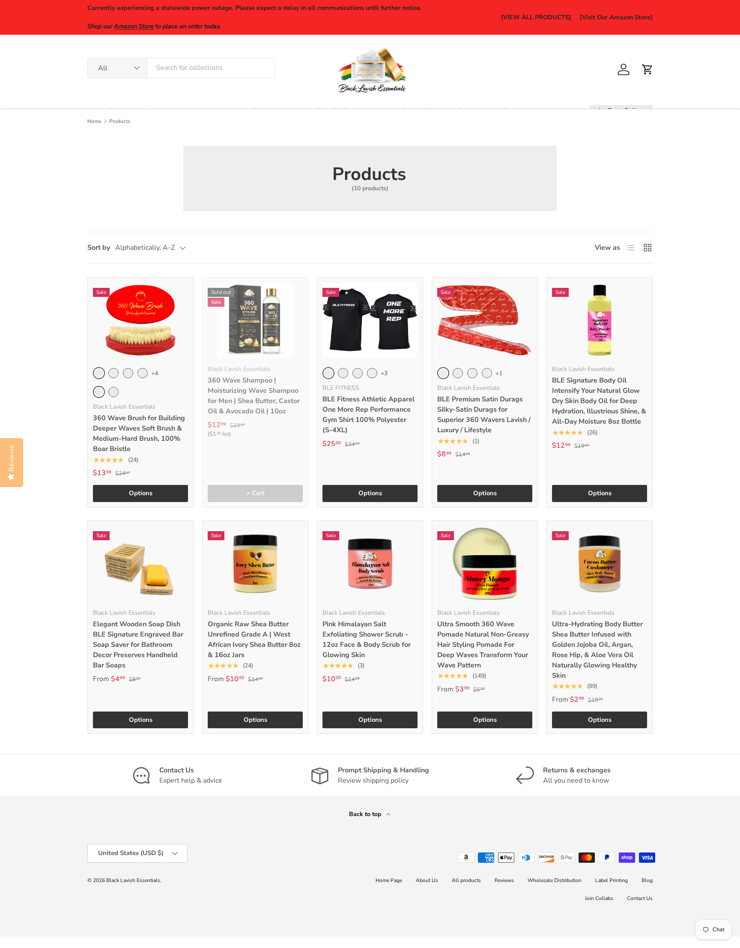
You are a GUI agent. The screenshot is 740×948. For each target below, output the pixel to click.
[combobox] (181, 68)
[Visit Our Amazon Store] (616, 17)
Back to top (366, 814)
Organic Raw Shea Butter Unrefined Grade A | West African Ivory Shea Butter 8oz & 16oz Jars (254, 639)
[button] (647, 69)
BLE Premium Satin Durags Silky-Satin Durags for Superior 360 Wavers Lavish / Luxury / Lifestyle (484, 415)
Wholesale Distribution (555, 880)
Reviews (504, 880)
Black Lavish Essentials (133, 880)
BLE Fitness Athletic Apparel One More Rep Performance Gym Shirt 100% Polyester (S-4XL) (368, 415)
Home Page (389, 880)
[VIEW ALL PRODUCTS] (536, 17)
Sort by (98, 247)
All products (466, 880)
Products (119, 121)
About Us (427, 880)
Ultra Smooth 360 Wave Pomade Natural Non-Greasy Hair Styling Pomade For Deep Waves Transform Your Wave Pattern (483, 644)
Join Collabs (599, 898)
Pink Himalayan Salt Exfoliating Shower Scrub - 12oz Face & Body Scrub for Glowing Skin (366, 639)
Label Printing (611, 880)
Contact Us (640, 898)
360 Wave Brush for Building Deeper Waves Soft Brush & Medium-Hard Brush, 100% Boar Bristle (139, 433)
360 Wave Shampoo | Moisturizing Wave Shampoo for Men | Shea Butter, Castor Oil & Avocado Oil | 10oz (254, 396)
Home (94, 121)
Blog (647, 880)
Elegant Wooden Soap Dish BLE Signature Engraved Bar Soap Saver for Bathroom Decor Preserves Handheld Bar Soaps (138, 644)
